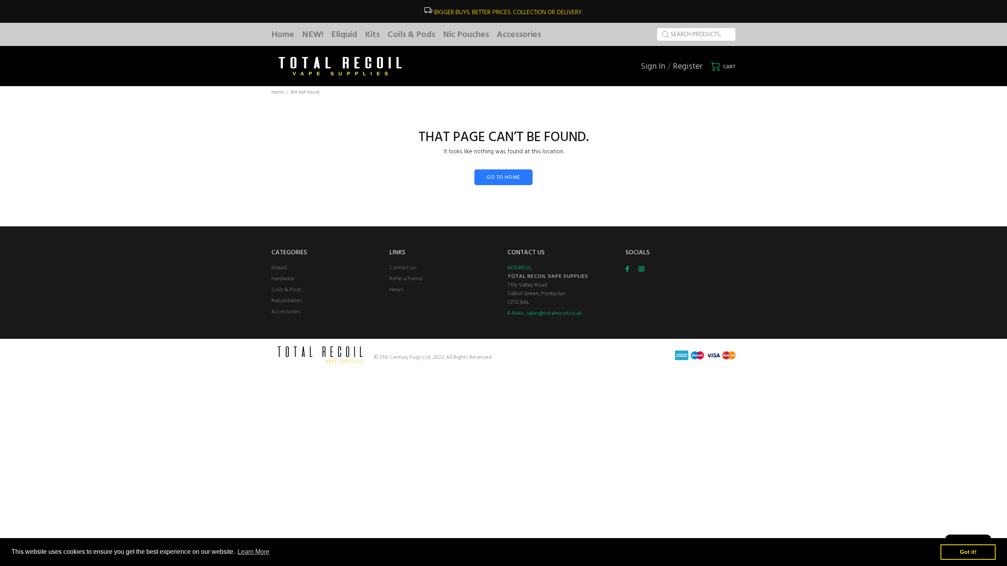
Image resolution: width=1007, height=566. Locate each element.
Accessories (285, 311)
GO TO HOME (503, 177)
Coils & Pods (286, 289)
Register (688, 67)
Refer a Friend (405, 278)
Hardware (282, 278)
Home (277, 92)
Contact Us (402, 267)
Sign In (653, 67)
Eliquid (279, 267)
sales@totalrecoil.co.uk (554, 313)
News (396, 289)
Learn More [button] (253, 551)
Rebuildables (286, 300)
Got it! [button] (968, 552)
